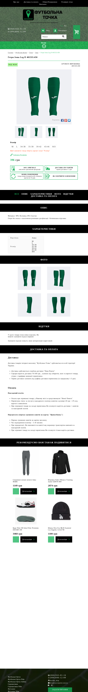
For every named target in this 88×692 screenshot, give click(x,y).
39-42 (38, 146)
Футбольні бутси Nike (16, 679)
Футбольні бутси (14, 677)
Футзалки (11, 689)
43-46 (47, 146)
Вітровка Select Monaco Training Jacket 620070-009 (60, 481)
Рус (65, 26)
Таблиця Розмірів (20, 155)
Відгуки (68, 194)
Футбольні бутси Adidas (17, 682)
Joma (34, 238)
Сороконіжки (13, 684)
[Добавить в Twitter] (69, 120)
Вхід (48, 30)
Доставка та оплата (31, 2)
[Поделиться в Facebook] (62, 120)
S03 (54, 146)
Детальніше (27, 491)
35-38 (31, 146)
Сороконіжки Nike (15, 686)
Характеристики (41, 194)
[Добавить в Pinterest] (65, 120)
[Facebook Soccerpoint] (49, 685)
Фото (57, 194)
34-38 (23, 146)
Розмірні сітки (67, 2)
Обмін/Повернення (50, 2)
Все (17, 194)
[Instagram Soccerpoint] (52, 685)
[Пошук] (63, 37)
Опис (24, 194)
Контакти (43, 4)
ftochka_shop (54, 680)
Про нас (16, 2)
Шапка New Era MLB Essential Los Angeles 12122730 (59, 529)
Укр (61, 26)
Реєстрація (62, 30)
